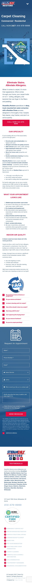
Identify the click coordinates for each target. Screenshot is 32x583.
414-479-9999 (12, 504)
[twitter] (14, 458)
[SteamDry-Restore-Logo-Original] (16, 450)
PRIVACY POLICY (11, 578)
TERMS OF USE (21, 578)
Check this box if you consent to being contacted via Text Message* (14, 407)
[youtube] (21, 458)
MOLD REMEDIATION (13, 560)
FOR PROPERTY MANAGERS (15, 563)
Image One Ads (18, 580)
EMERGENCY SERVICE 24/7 (15, 528)
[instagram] (17, 458)
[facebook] (10, 458)
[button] (16, 295)
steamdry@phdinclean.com (11, 427)
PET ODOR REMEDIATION (14, 543)
